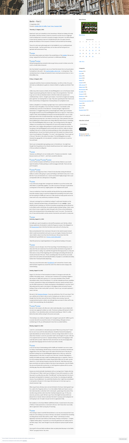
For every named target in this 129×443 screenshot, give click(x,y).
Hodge (80, 80)
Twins (52, 26)
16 (92, 50)
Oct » (83, 61)
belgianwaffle (64, 4)
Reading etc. (82, 96)
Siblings (81, 98)
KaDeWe (65, 55)
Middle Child (38, 26)
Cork (80, 73)
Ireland (80, 82)
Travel (48, 26)
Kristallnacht (51, 262)
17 (95, 50)
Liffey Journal (82, 85)
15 (89, 50)
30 (92, 56)
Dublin (80, 75)
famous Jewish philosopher (54, 237)
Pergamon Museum (42, 294)
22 (89, 53)
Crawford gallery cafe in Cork (53, 71)
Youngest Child (58, 26)
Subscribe (83, 129)
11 (99, 47)
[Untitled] (32, 53)
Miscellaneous (82, 89)
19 (80, 53)
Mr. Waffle (44, 26)
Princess (81, 94)
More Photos (82, 35)
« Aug (80, 61)
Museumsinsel (35, 227)
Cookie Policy (25, 440)
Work (80, 107)
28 (86, 56)
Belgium (81, 71)
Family (80, 78)
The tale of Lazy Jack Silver (85, 101)
